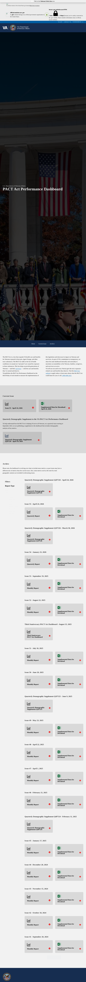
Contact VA (67, 22)
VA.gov (60, 22)
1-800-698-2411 (66, 375)
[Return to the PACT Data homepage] (32, 28)
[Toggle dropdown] (82, 22)
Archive (52, 344)
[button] (14, 495)
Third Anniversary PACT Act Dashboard (35, 636)
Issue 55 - (13, 408)
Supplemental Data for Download (66, 516)
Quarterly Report (33, 516)
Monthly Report (33, 588)
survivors (18, 368)
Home (33, 344)
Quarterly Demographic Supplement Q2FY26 (36, 492)
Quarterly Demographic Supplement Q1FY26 (36, 540)
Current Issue (42, 344)
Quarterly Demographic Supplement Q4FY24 (36, 828)
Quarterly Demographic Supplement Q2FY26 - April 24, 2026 (18, 440)
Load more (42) (54, 957)
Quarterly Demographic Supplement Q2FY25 (36, 708)
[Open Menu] (82, 28)
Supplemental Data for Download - (53, 408)
